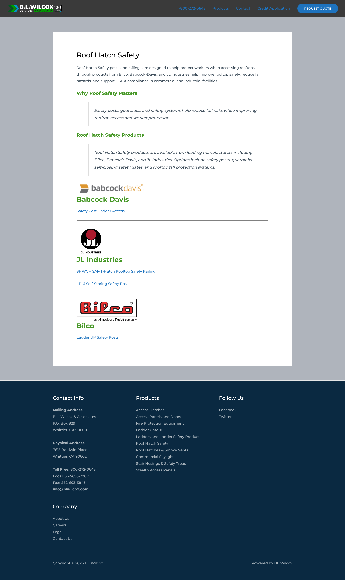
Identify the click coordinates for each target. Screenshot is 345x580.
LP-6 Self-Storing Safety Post (102, 284)
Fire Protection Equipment (160, 423)
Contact (243, 8)
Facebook (228, 410)
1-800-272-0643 (191, 8)
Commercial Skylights (155, 457)
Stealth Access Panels (155, 470)
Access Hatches (150, 410)
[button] (317, 8)
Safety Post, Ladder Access (101, 211)
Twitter (225, 417)
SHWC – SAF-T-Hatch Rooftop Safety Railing (116, 271)
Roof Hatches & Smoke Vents (162, 450)
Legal (58, 532)
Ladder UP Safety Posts (98, 337)
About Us (61, 518)
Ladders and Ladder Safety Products (168, 437)
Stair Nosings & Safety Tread (161, 463)
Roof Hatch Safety (152, 443)
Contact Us (62, 538)
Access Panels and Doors (158, 417)
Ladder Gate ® (149, 430)
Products (221, 8)
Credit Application (273, 8)
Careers (59, 525)
